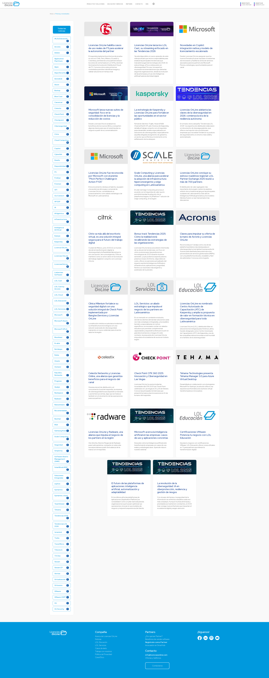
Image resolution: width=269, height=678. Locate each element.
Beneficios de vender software (157, 639)
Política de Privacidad (103, 654)
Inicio (51, 14)
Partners (129, 4)
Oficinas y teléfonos (153, 658)
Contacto (139, 4)
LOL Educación (101, 642)
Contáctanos (157, 665)
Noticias (98, 639)
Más (147, 4)
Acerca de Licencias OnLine (106, 636)
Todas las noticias (62, 29)
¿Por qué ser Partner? (154, 636)
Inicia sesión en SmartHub (155, 645)
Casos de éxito (101, 648)
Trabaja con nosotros (103, 651)
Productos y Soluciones (95, 4)
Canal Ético (99, 657)
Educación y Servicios (115, 4)
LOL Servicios (100, 645)
